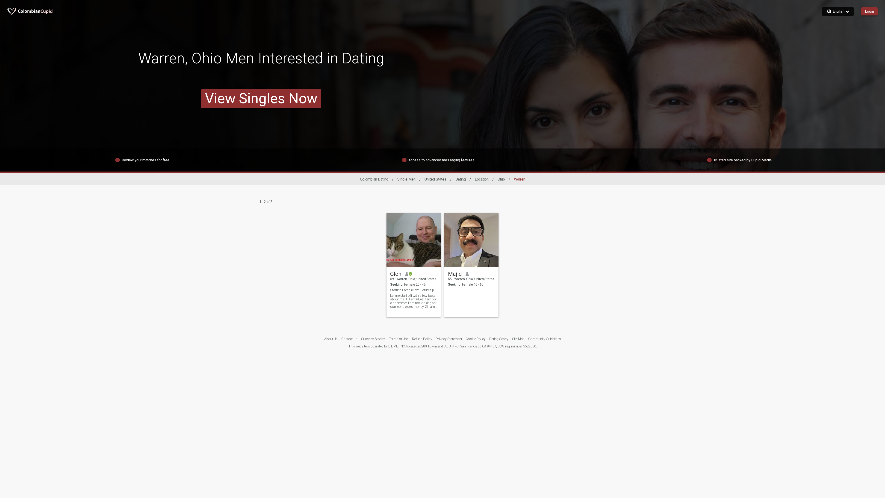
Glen (395, 274)
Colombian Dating (374, 179)
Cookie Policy (476, 339)
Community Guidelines (544, 339)
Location (482, 179)
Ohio (501, 179)
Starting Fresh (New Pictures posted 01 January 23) (413, 290)
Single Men (406, 179)
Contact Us (349, 339)
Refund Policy (422, 339)
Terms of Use (398, 339)
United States (435, 179)
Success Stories (373, 339)
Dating (460, 179)
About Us (331, 339)
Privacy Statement (449, 339)
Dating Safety (498, 339)
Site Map (518, 339)
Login (869, 11)
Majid (455, 274)
